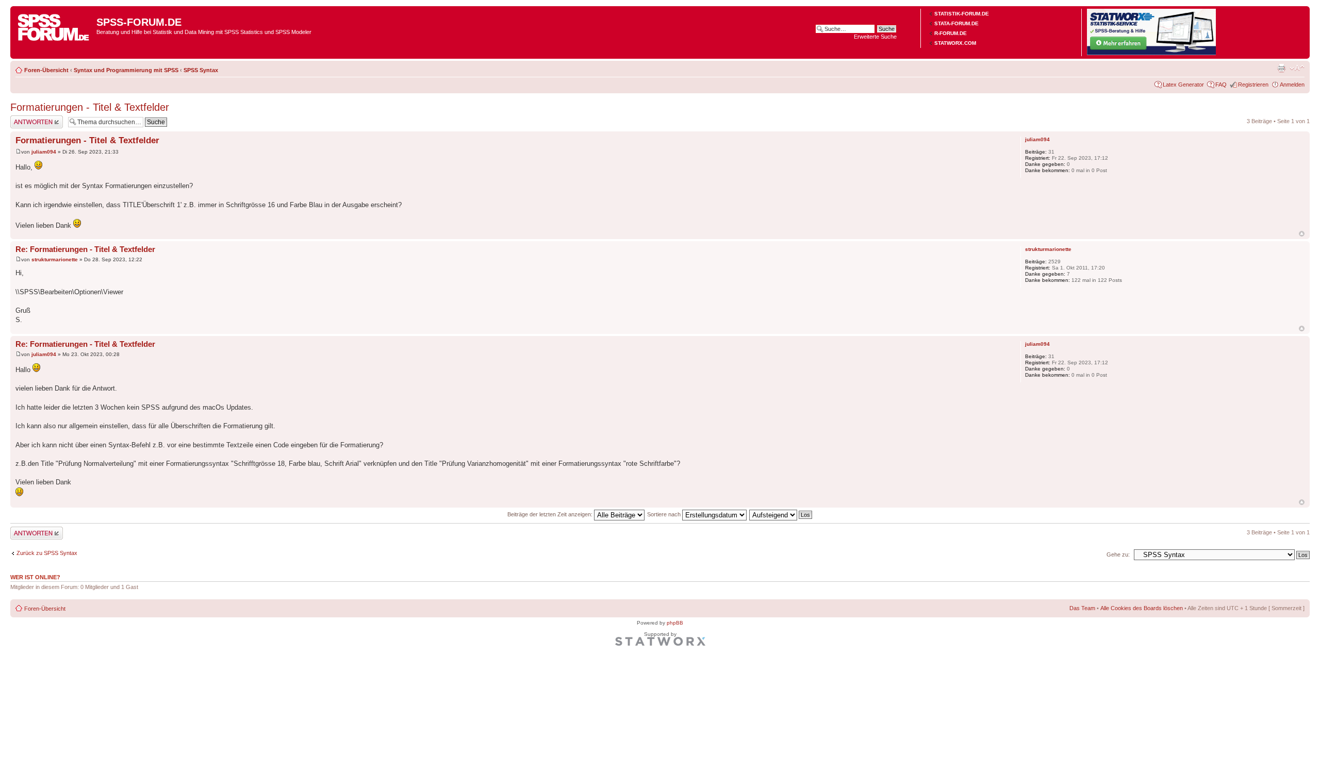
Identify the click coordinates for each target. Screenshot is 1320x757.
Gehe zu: (1118, 554)
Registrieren (1253, 84)
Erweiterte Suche (875, 36)
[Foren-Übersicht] (54, 25)
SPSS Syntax (201, 70)
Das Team (1082, 608)
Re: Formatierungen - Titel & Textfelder (85, 249)
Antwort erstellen (31, 118)
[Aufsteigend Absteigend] (781, 514)
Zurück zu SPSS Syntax (46, 553)
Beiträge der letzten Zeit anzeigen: (550, 514)
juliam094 (43, 152)
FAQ (1221, 84)
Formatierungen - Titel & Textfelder (89, 107)
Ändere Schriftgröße (1297, 68)
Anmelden (1292, 84)
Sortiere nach (664, 514)
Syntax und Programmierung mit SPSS (126, 70)
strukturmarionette (54, 259)
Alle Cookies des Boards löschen (1141, 608)
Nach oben (1302, 234)
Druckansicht (1281, 68)
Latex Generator (1183, 84)
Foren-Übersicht (46, 70)
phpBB (675, 623)
